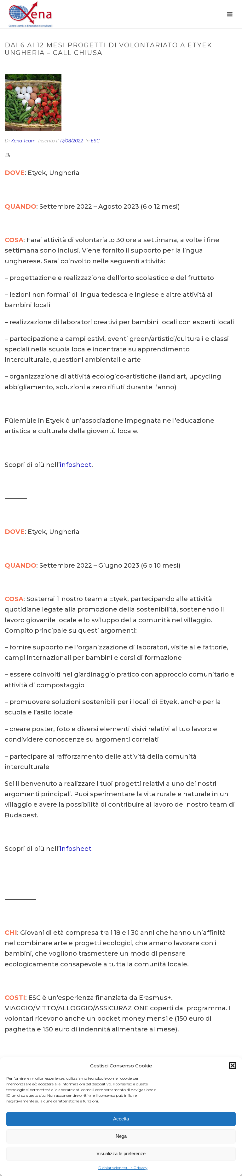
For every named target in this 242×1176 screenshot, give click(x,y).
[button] (232, 1065)
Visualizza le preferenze (121, 1153)
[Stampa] (10, 154)
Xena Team (23, 141)
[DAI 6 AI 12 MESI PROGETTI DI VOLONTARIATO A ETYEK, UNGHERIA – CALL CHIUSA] (121, 102)
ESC (95, 141)
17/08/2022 (71, 141)
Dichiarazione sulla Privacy (122, 1167)
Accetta (121, 1118)
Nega (121, 1136)
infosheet (75, 465)
